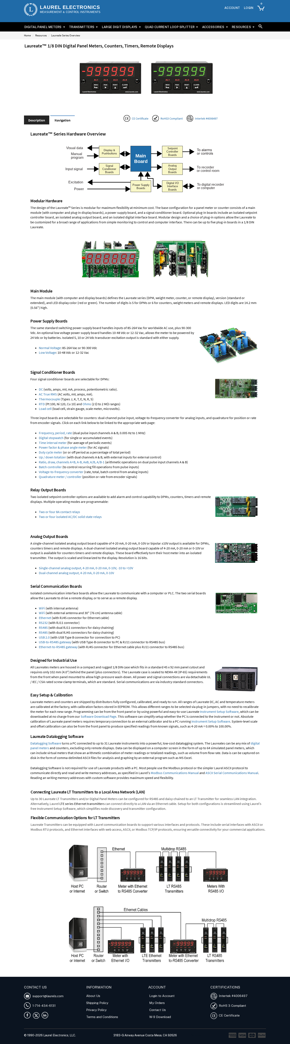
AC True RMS (48, 394)
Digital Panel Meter (37, 974)
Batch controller (50, 467)
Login (248, 8)
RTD (42, 404)
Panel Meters (78, 974)
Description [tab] (36, 120)
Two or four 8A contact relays (59, 512)
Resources (241, 27)
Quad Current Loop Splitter (169, 27)
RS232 (43, 622)
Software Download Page (98, 716)
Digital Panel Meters (43, 27)
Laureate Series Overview (65, 35)
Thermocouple (49, 399)
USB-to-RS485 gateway (55, 642)
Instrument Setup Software (219, 711)
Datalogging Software (45, 743)
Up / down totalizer (52, 457)
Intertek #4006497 (206, 118)
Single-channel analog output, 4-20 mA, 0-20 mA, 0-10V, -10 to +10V (86, 568)
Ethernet (45, 618)
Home (27, 35)
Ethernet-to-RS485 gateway (58, 647)
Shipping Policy (97, 1003)
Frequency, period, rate (55, 433)
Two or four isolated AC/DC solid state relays (70, 517)
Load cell (45, 408)
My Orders (157, 1003)
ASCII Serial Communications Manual (232, 773)
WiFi (42, 608)
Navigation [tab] (62, 120)
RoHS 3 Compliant (231, 1005)
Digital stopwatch (51, 438)
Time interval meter (53, 443)
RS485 (43, 627)
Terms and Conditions (102, 1017)
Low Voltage (47, 352)
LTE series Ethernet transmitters (82, 804)
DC (41, 389)
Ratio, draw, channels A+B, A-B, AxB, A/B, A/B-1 (71, 462)
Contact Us (157, 1010)
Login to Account (162, 996)
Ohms (87, 404)
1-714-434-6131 (44, 1005)
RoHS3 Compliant (171, 118)
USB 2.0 (44, 637)
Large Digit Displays (119, 27)
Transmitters (81, 27)
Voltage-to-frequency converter (61, 472)
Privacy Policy (96, 1010)
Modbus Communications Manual (175, 773)
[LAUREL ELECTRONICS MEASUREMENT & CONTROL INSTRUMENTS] (30, 9)
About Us (93, 996)
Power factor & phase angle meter (63, 447)
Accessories (213, 27)
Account (232, 8)
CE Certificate (140, 118)
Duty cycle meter (50, 452)
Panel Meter (59, 974)
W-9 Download (160, 1017)
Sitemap (196, 1035)
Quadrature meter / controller (60, 477)
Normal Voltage (50, 348)
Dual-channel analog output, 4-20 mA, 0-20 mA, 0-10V (76, 573)
